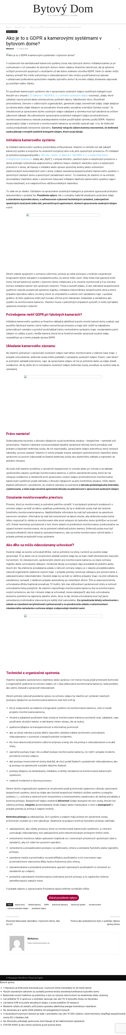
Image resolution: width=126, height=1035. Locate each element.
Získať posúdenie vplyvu (63, 897)
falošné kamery (34, 904)
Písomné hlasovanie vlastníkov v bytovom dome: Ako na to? (33, 923)
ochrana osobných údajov (18, 908)
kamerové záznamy (60, 904)
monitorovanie (95, 904)
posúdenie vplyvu (39, 908)
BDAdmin (10, 48)
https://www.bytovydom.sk (38, 943)
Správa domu (20, 27)
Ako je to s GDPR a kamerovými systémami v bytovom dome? (54, 41)
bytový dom (20, 904)
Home (8, 27)
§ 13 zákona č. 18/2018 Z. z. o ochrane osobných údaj (56, 95)
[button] (116, 23)
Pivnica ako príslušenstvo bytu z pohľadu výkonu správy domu (95, 923)
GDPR (46, 904)
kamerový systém (78, 904)
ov (86, 95)
